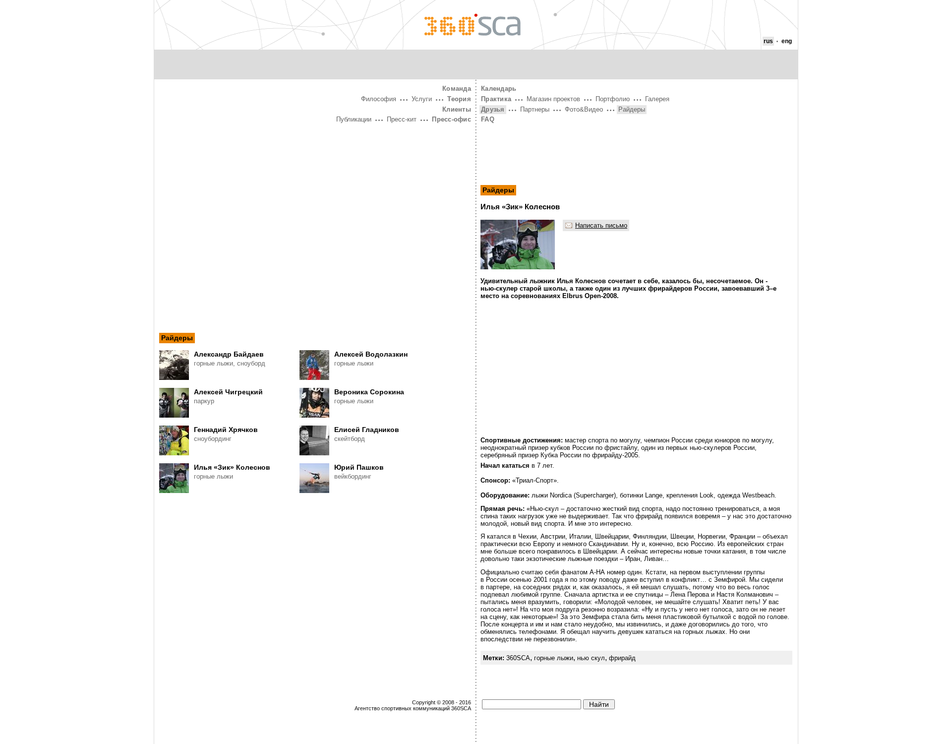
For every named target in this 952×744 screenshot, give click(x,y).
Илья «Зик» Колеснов (232, 467)
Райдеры (177, 338)
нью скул (591, 658)
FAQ (487, 119)
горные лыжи (553, 658)
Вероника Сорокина (369, 392)
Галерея (657, 99)
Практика (496, 99)
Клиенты (456, 109)
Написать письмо (601, 225)
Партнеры (534, 109)
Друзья (493, 109)
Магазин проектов (553, 99)
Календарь (498, 88)
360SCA (518, 658)
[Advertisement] (315, 199)
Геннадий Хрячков (226, 430)
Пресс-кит (401, 119)
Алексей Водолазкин (371, 354)
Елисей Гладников (366, 430)
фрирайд (622, 658)
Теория (459, 99)
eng (786, 41)
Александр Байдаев (229, 354)
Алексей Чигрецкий (228, 392)
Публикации (353, 119)
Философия (378, 99)
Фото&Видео (584, 109)
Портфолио (612, 99)
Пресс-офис (451, 119)
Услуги (422, 99)
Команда (456, 88)
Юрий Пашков (359, 467)
